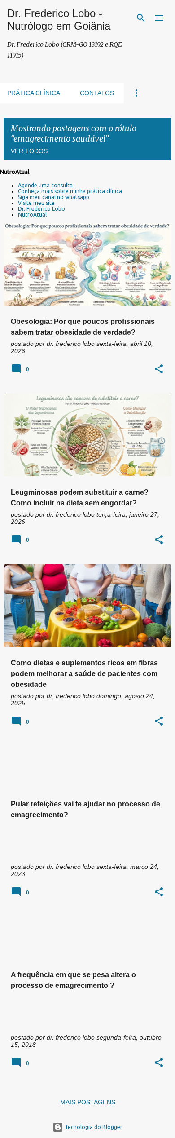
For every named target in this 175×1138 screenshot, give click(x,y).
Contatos (97, 93)
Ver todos (29, 151)
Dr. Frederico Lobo (41, 209)
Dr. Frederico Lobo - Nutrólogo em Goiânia (58, 19)
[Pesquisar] (141, 18)
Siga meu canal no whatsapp (53, 197)
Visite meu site (36, 203)
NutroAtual (32, 214)
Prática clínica (33, 93)
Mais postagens (87, 1102)
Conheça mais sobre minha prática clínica (70, 191)
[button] (158, 369)
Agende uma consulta (45, 185)
